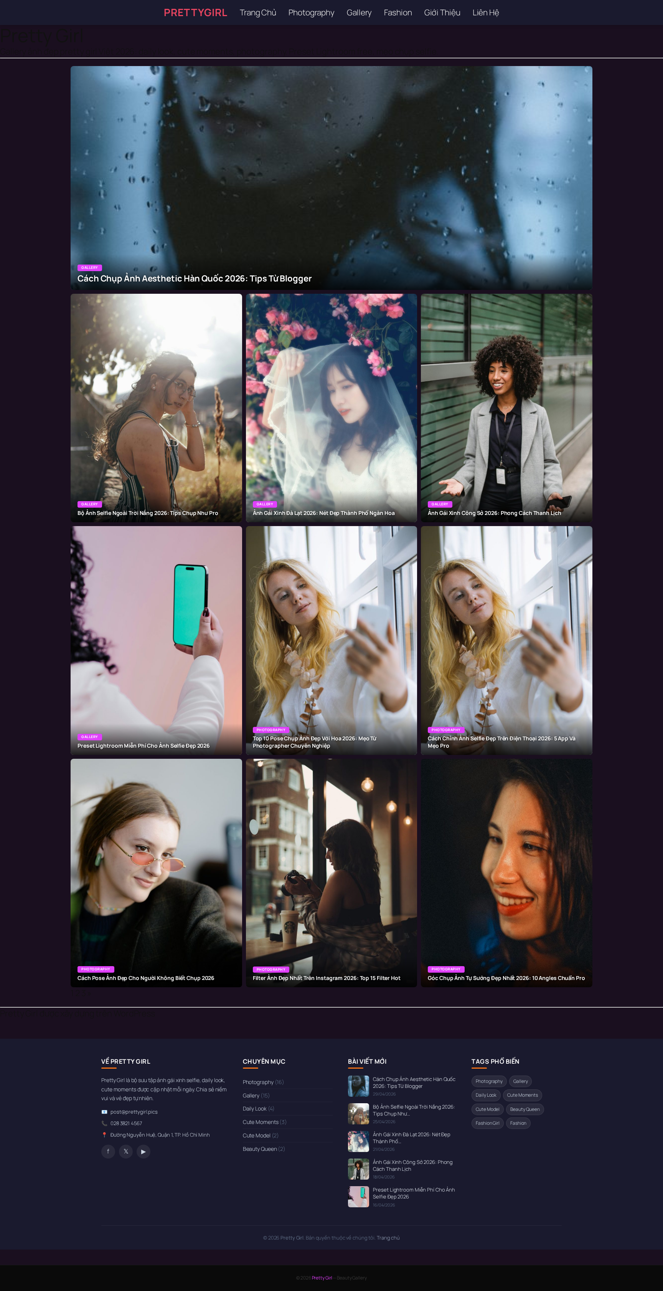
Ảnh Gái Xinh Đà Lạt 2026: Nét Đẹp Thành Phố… (411, 1138)
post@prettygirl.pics (134, 1111)
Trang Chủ (258, 12)
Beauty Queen (264, 1148)
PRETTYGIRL (196, 12)
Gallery (359, 12)
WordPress (134, 1013)
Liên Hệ (486, 12)
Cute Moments (265, 1121)
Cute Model (261, 1135)
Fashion (398, 12)
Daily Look (259, 1108)
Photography (312, 12)
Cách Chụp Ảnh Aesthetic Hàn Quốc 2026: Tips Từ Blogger (414, 1082)
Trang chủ (388, 1237)
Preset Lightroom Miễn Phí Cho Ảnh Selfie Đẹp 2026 (414, 1193)
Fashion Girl (488, 1123)
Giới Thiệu (442, 12)
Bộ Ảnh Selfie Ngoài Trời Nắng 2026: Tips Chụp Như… (414, 1110)
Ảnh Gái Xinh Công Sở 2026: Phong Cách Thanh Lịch (413, 1165)
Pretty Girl (42, 35)
